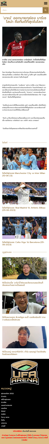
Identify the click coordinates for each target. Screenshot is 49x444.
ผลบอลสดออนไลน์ (20, 437)
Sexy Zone (38, 437)
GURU (3, 414)
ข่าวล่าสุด (5, 435)
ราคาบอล (36, 435)
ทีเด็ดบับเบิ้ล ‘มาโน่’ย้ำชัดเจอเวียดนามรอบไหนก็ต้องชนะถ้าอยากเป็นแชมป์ (22, 284)
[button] (45, 3)
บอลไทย (4, 408)
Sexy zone (5, 417)
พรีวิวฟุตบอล (5, 399)
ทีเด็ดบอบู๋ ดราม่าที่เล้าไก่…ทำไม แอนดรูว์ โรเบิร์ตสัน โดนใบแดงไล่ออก (24, 353)
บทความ (4, 423)
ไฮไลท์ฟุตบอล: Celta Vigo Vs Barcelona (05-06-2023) (23, 243)
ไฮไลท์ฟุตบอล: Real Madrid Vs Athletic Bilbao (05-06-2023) (23, 209)
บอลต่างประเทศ (6, 405)
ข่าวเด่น (3, 396)
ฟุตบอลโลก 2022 (7, 393)
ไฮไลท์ (3, 411)
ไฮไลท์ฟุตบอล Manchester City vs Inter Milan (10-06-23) (23, 174)
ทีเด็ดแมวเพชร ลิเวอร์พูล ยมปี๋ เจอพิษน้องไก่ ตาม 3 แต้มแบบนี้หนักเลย (23, 318)
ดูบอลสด (9, 437)
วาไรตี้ (3, 426)
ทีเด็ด (3, 420)
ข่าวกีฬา (3, 402)
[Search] (45, 10)
